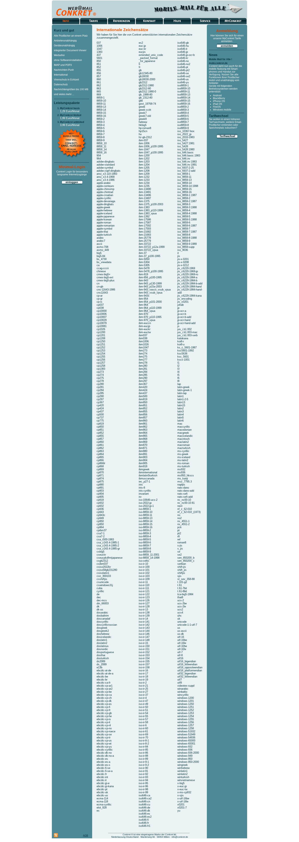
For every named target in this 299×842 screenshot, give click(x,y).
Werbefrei (59, 55)
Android (217, 95)
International (61, 74)
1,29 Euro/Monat (70, 111)
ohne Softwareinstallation (68, 60)
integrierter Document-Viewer (70, 50)
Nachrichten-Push (64, 69)
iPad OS (217, 104)
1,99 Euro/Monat (70, 118)
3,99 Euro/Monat (70, 125)
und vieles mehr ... (64, 94)
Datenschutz (61, 84)
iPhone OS (219, 101)
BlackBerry (219, 98)
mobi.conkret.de (218, 63)
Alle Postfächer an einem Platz (71, 35)
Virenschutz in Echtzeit (66, 79)
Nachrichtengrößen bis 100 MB (71, 89)
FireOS (217, 106)
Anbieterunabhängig (65, 40)
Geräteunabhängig (64, 45)
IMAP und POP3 (63, 65)
